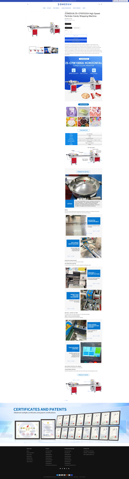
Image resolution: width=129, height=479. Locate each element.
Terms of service (70, 476)
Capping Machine (49, 454)
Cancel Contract (30, 461)
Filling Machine (48, 452)
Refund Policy (29, 456)
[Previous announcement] (27, 1)
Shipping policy (76, 476)
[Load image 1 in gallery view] (32, 50)
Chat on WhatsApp (76, 41)
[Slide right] (60, 50)
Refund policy (59, 476)
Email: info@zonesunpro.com (89, 454)
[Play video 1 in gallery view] (47, 50)
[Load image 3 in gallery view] (54, 50)
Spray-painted (68, 27)
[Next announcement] (102, 1)
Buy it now (76, 38)
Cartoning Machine (49, 459)
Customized (68, 23)
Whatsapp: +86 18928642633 (89, 452)
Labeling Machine (49, 456)
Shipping (66, 20)
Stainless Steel (76, 27)
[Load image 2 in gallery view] (40, 50)
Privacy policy (65, 476)
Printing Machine (49, 463)
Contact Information (30, 452)
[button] (28, 4)
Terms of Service (30, 459)
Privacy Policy (29, 454)
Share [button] (67, 400)
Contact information (82, 476)
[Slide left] (28, 50)
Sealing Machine (49, 461)
